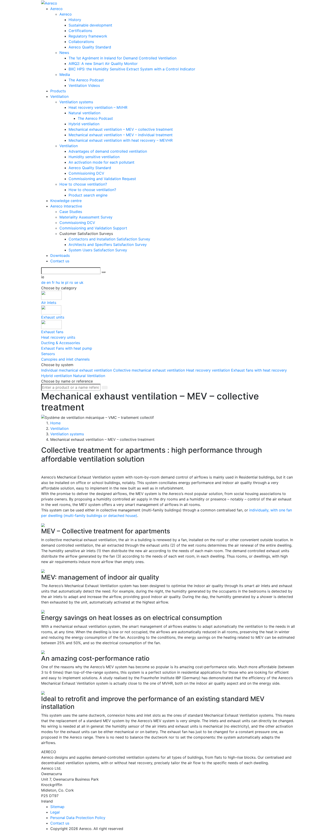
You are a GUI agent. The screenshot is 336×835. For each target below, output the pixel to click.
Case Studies (70, 211)
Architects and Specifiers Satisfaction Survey (108, 244)
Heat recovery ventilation (208, 370)
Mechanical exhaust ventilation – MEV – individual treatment (121, 135)
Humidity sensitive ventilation (94, 156)
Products (58, 91)
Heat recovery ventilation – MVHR (98, 107)
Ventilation (59, 96)
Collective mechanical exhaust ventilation (149, 370)
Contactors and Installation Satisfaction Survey (109, 239)
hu (58, 282)
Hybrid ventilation (84, 124)
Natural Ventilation (89, 375)
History (75, 19)
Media (64, 74)
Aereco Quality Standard (90, 47)
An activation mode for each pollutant (101, 162)
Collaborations (81, 41)
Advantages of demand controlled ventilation (108, 151)
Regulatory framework (88, 36)
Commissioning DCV (86, 173)
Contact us (59, 261)
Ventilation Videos (84, 85)
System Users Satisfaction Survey (98, 250)
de (44, 282)
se (76, 282)
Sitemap (57, 806)
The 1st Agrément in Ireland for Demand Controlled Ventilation (122, 58)
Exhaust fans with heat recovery (259, 370)
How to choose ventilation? (83, 184)
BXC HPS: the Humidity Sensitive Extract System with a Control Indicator (132, 69)
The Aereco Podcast (86, 80)
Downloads (60, 255)
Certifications (80, 30)
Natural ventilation (84, 113)
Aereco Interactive (66, 206)
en (49, 282)
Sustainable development (90, 25)
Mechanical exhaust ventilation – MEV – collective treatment (121, 129)
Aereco (56, 8)
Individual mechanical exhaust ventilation (77, 370)
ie (63, 282)
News (64, 52)
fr (54, 282)
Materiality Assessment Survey (85, 217)
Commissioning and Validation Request (102, 178)
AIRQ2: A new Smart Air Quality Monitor (103, 63)
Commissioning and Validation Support (93, 228)
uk (81, 282)
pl (67, 282)
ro (71, 282)
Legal (55, 812)
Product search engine (88, 195)
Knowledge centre (66, 200)
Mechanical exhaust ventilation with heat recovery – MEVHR (121, 140)
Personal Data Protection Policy (77, 817)
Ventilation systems (76, 102)
